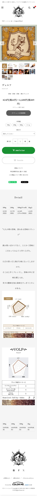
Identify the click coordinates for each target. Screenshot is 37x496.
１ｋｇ (28, 125)
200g (14, 125)
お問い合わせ (16, 478)
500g (21, 125)
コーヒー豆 (9, 21)
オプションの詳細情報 (18, 113)
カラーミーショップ (7, 488)
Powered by (8, 484)
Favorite (20, 160)
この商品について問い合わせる (18, 175)
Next (35, 43)
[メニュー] (2, 7)
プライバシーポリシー (28, 478)
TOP (3, 21)
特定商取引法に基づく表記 (18, 171)
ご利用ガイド (6, 478)
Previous (2, 43)
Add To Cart (20, 150)
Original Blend (18, 21)
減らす (15, 141)
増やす (25, 141)
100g (8, 125)
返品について (18, 168)
